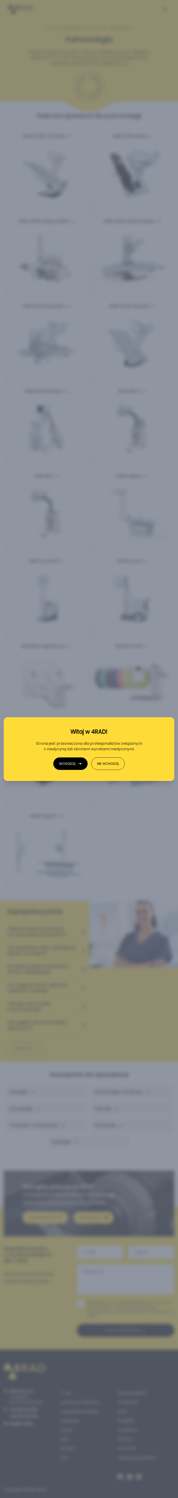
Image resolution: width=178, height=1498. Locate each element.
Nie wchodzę (108, 763)
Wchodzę (67, 763)
